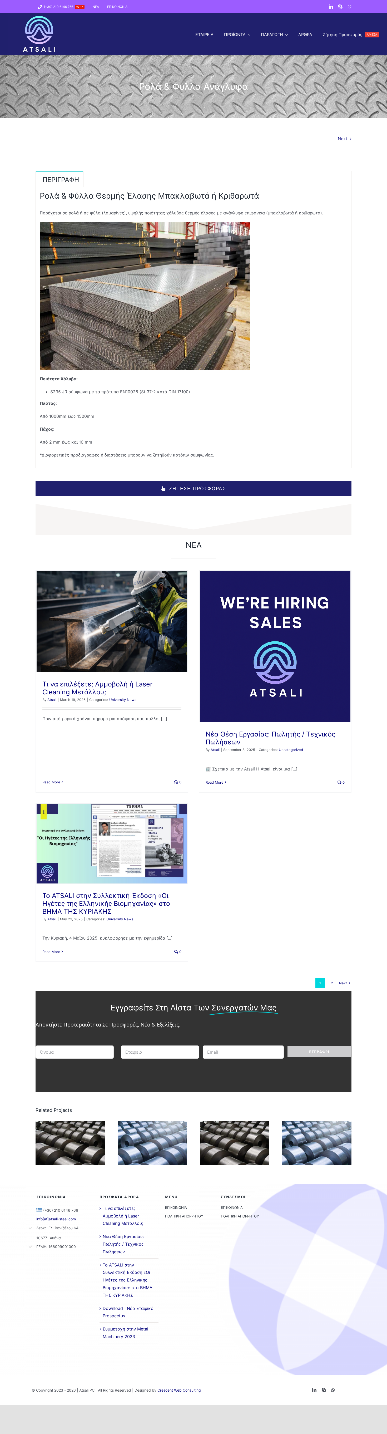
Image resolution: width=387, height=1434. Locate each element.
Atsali (51, 700)
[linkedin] (331, 6)
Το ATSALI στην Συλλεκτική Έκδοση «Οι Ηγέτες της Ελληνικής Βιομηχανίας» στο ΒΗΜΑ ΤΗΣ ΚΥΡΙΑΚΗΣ (106, 903)
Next (342, 138)
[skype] (340, 6)
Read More (51, 782)
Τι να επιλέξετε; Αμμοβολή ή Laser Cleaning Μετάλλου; (97, 688)
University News (122, 700)
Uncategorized (291, 750)
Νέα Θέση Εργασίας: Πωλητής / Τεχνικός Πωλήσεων (123, 1244)
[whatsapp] (349, 6)
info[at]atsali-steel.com (56, 1219)
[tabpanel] (193, 327)
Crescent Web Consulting (179, 1390)
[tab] (59, 179)
